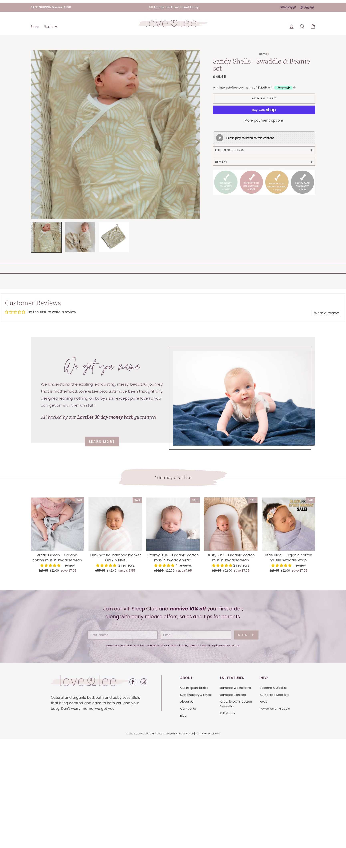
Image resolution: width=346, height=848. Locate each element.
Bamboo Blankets (233, 695)
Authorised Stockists (274, 695)
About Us (186, 702)
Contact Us (188, 709)
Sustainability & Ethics (196, 695)
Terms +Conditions (207, 733)
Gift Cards (227, 713)
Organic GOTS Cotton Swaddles (236, 704)
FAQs (263, 702)
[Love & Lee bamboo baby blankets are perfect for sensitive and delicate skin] (251, 182)
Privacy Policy (185, 733)
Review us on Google (275, 709)
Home (263, 54)
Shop (34, 26)
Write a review (326, 313)
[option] (115, 134)
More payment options (264, 120)
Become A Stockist (273, 688)
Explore (50, 26)
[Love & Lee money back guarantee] (302, 182)
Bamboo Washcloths (235, 688)
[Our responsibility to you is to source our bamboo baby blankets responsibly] (225, 182)
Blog (183, 716)
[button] (50, 565)
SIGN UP (246, 635)
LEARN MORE (102, 441)
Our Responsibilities (194, 688)
